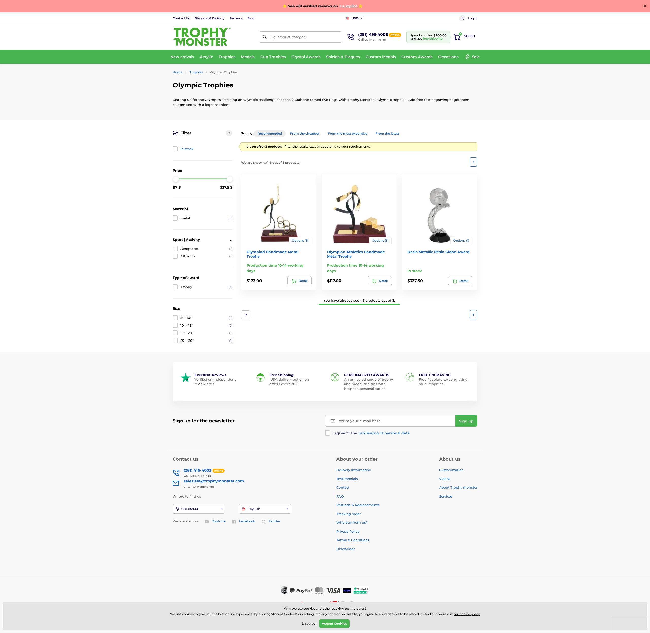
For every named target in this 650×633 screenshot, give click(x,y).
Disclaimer (345, 549)
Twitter (274, 521)
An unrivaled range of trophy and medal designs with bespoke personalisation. (368, 384)
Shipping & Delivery (209, 18)
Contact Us (181, 18)
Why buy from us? (352, 522)
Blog (250, 18)
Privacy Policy (347, 531)
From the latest (387, 133)
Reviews (236, 18)
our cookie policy (467, 614)
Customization (451, 470)
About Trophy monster (458, 487)
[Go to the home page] (202, 36)
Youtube (219, 521)
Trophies (196, 72)
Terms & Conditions (352, 540)
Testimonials (347, 479)
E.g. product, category (288, 37)
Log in (472, 18)
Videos (444, 479)
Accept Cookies (334, 623)
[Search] (264, 37)
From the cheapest (304, 133)
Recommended (270, 133)
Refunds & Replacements (357, 505)
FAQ (340, 496)
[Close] (644, 6)
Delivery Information (353, 470)
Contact (342, 487)
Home (177, 72)
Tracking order (348, 514)
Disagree (308, 623)
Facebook (247, 521)
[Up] (245, 315)
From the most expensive (347, 133)
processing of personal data (384, 433)
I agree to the (371, 433)
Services (446, 496)
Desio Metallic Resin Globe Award (438, 252)
